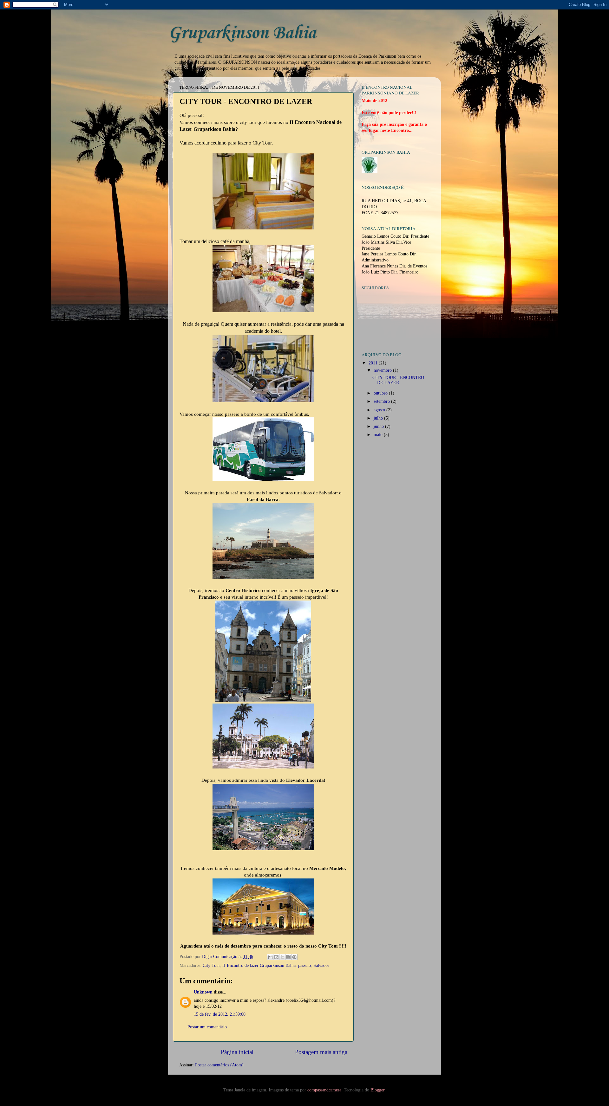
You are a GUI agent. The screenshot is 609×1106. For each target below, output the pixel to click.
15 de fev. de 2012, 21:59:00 (220, 1014)
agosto (380, 410)
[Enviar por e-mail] (270, 957)
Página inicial (237, 1052)
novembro (383, 370)
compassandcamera (324, 1090)
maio (379, 434)
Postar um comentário (207, 1027)
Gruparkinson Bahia (242, 33)
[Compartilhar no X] (282, 957)
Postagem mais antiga (321, 1052)
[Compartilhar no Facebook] (288, 957)
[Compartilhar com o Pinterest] (294, 957)
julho (379, 418)
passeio (304, 965)
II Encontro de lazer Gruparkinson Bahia (259, 965)
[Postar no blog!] (276, 957)
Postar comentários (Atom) (219, 1065)
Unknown (203, 992)
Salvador (321, 965)
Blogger (377, 1090)
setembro (382, 401)
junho (379, 426)
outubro (381, 393)
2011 (374, 363)
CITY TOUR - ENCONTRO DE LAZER (398, 380)
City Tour (211, 965)
